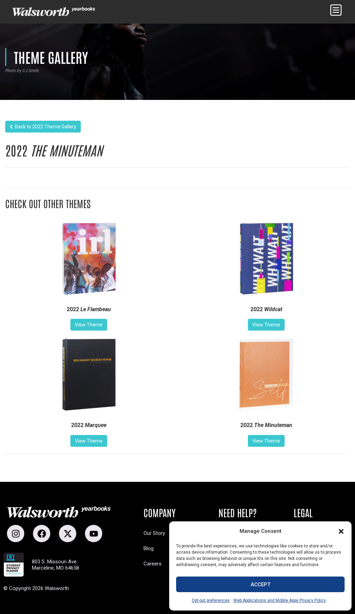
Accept (260, 584)
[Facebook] (41, 533)
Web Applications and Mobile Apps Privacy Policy (279, 600)
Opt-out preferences (211, 600)
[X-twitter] (67, 533)
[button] (341, 531)
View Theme (89, 324)
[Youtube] (93, 533)
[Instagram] (15, 533)
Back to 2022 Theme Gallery (44, 126)
